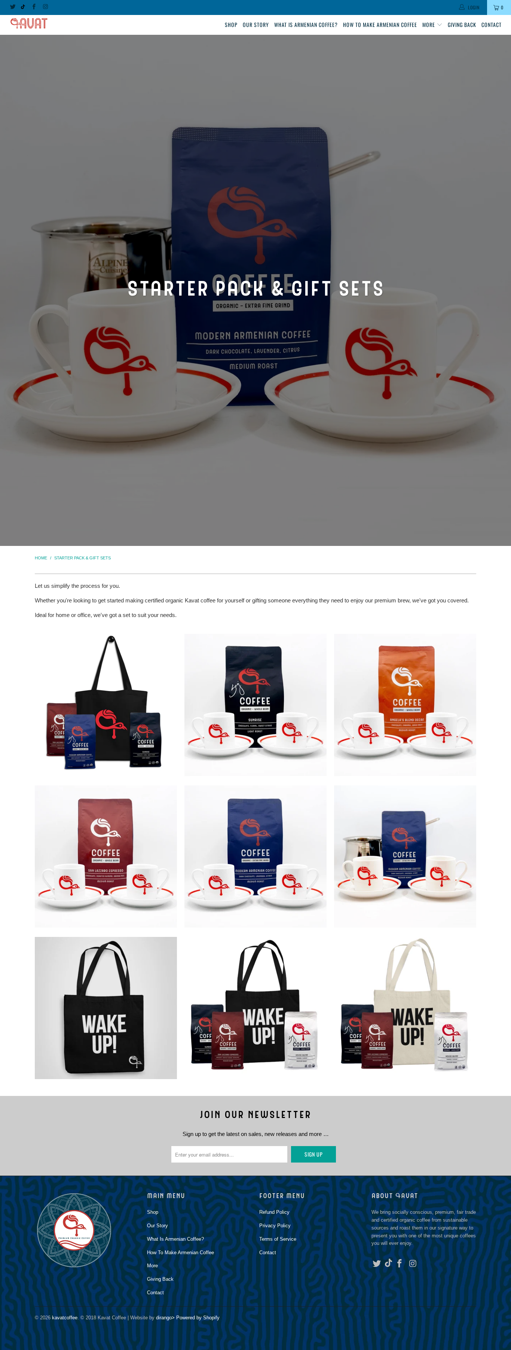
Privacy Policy (275, 1225)
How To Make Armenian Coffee (380, 24)
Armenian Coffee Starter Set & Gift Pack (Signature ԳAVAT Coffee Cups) (405, 856)
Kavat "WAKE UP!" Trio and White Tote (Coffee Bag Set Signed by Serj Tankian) (405, 1008)
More (429, 24)
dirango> (165, 1317)
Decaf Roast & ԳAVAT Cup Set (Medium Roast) (405, 705)
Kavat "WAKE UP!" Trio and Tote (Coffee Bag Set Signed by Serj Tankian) (255, 1008)
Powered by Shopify (198, 1317)
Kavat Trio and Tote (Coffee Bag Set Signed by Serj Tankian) (106, 705)
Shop (231, 24)
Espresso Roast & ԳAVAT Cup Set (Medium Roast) (106, 856)
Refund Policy (274, 1212)
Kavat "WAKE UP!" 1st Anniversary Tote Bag (106, 1008)
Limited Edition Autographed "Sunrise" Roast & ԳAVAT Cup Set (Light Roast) (255, 705)
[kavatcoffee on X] (12, 7)
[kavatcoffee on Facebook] (33, 7)
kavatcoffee (64, 1317)
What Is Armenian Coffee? (306, 24)
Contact (491, 24)
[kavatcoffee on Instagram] (45, 7)
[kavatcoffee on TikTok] (23, 7)
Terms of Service (277, 1239)
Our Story (256, 24)
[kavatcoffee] (44, 23)
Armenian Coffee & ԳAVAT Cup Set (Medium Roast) (255, 856)
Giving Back (462, 24)
